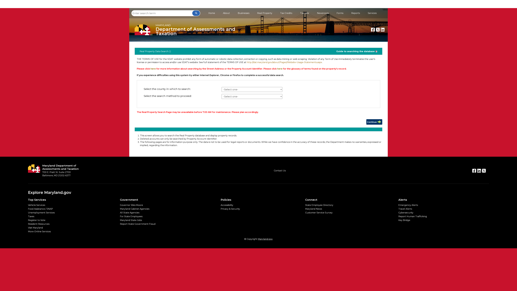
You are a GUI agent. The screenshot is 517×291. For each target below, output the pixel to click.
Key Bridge (404, 220)
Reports (355, 13)
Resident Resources (38, 224)
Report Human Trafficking (412, 216)
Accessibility (227, 205)
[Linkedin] (383, 29)
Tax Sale (304, 13)
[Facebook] (373, 29)
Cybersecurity (405, 213)
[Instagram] (484, 171)
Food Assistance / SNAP (40, 209)
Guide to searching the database (355, 51)
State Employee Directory (319, 205)
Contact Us (280, 170)
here (153, 68)
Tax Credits (286, 13)
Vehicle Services (36, 205)
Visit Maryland (35, 228)
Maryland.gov (265, 239)
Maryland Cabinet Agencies (134, 209)
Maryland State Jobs (131, 220)
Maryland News (313, 209)
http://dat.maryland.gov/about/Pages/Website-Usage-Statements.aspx (284, 62)
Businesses (243, 13)
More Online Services (39, 232)
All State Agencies (129, 213)
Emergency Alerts (408, 205)
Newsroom (323, 13)
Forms (340, 13)
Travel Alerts (405, 209)
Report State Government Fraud (138, 224)
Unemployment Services (41, 213)
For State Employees (131, 216)
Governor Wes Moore (131, 205)
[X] (378, 29)
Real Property (264, 13)
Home (211, 13)
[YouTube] (479, 171)
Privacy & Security (230, 209)
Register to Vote (36, 220)
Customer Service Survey (319, 213)
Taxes (31, 216)
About (226, 13)
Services (372, 13)
